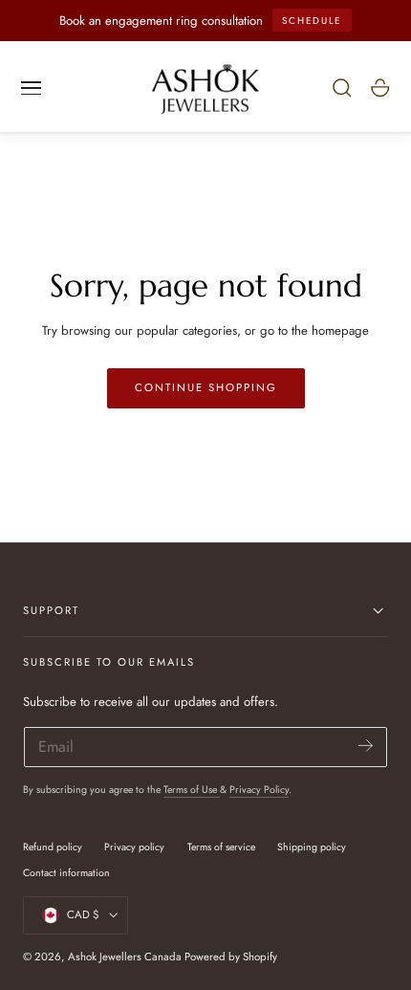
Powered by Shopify (230, 956)
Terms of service (221, 847)
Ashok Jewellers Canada (125, 956)
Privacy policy (134, 847)
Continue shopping (206, 387)
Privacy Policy (259, 789)
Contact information (66, 873)
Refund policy (52, 847)
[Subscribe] (365, 745)
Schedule (311, 20)
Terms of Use (191, 789)
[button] (31, 88)
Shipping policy (311, 847)
